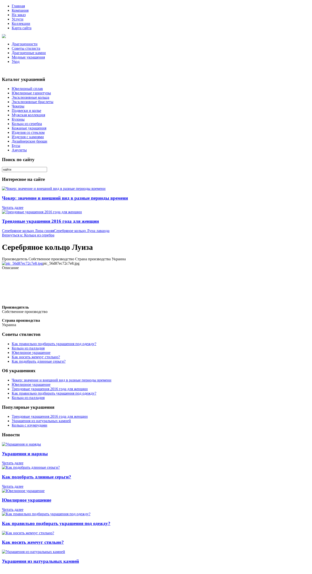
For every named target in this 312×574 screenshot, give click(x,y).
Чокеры (18, 106)
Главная (18, 6)
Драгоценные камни (29, 53)
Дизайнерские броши (29, 141)
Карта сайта (21, 28)
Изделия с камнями (28, 137)
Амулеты (19, 150)
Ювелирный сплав (27, 89)
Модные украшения (28, 57)
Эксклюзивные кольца (30, 97)
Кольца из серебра (27, 124)
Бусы (16, 146)
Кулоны (18, 119)
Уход (16, 61)
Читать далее (12, 207)
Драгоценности (25, 44)
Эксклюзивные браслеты (32, 102)
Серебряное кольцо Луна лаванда (81, 231)
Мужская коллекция (28, 115)
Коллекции (21, 23)
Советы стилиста (26, 48)
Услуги (17, 19)
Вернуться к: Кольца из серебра (28, 235)
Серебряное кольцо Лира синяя (28, 231)
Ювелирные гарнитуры (31, 93)
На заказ (19, 15)
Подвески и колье (26, 110)
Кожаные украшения (29, 128)
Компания (20, 10)
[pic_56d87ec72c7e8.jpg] (22, 263)
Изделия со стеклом (28, 132)
